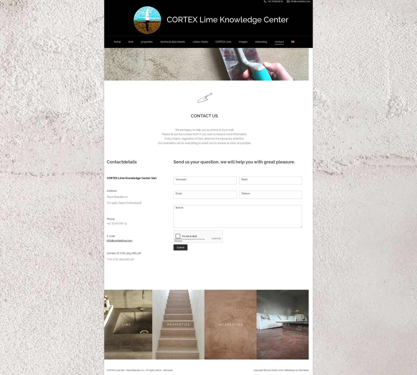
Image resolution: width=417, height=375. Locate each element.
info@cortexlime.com (300, 1)
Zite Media (304, 370)
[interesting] (230, 325)
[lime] (126, 325)
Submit (180, 247)
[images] (283, 325)
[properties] (178, 325)
